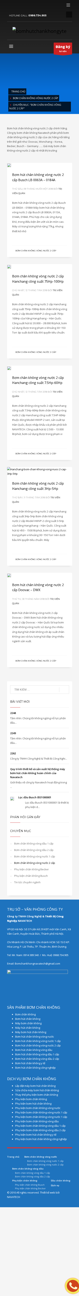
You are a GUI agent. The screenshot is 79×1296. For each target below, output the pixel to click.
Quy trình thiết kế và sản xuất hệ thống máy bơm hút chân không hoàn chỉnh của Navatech (37, 773)
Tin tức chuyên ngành (27, 882)
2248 (13, 713)
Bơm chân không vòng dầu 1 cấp (33, 843)
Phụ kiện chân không (24, 1180)
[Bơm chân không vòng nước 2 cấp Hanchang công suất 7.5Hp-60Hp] (39, 368)
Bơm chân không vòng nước (40, 1156)
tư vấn (63, 48)
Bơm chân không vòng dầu (28, 1168)
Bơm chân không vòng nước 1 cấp (34, 856)
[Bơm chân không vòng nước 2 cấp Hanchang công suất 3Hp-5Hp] (39, 471)
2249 (13, 733)
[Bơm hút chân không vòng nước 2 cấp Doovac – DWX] (39, 575)
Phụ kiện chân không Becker (31, 869)
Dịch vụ (55, 1185)
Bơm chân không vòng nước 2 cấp (35, 98)
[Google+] (16, 6)
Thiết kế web (47, 1192)
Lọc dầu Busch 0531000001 (34, 797)
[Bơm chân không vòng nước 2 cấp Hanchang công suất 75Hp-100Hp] (39, 266)
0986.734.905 (37, 15)
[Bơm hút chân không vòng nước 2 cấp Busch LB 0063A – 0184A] (39, 165)
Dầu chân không (60, 1180)
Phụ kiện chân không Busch (31, 876)
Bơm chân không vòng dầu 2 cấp (33, 850)
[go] (64, 690)
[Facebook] (10, 6)
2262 (13, 753)
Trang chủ (18, 91)
